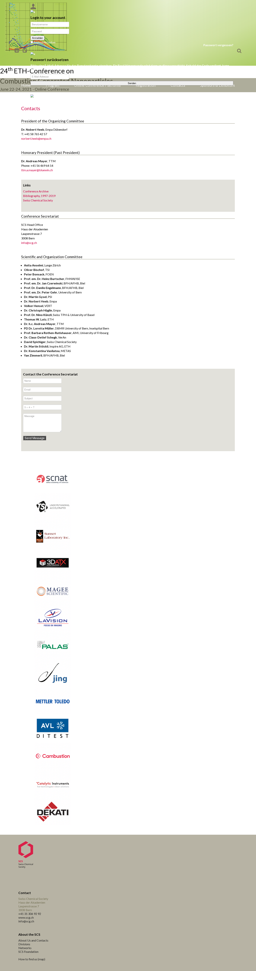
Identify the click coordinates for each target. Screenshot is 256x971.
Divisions (24, 944)
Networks (24, 948)
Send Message (35, 438)
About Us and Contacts (33, 940)
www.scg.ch (26, 917)
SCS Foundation (28, 951)
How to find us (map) (31, 959)
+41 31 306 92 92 (29, 913)
